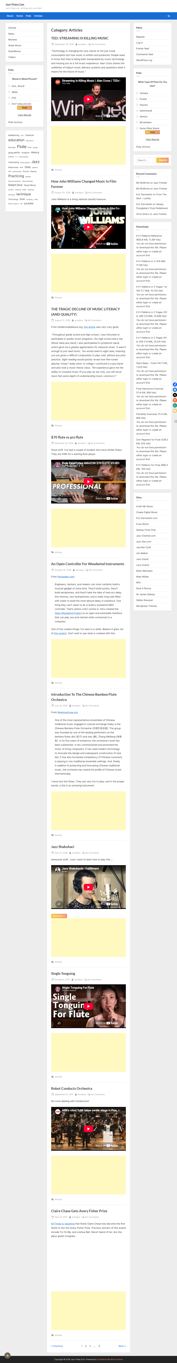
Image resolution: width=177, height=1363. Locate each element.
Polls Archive (15, 122)
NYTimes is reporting (63, 1223)
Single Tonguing (63, 973)
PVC (14, 98)
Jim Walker (142, 553)
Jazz (35, 161)
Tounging (29, 199)
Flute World (142, 524)
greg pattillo (14, 152)
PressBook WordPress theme (110, 1359)
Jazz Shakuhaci (62, 847)
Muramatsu (146, 122)
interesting (13, 162)
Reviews (12, 39)
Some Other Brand (149, 128)
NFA (138, 582)
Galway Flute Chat (146, 529)
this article (89, 327)
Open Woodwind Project (68, 613)
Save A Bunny (143, 588)
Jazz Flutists (160, 182)
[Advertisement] (88, 145)
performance (17, 171)
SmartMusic (14, 51)
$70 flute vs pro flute (67, 437)
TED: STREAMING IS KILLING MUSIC (80, 38)
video (36, 199)
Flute (21, 146)
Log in (139, 42)
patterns (35, 167)
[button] (175, 384)
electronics (29, 141)
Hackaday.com (66, 576)
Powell (143, 99)
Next (121, 1346)
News (11, 33)
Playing (33, 171)
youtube (28, 203)
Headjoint (25, 152)
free (29, 147)
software (18, 190)
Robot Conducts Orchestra (71, 1088)
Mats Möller (142, 576)
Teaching (31, 190)
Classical (29, 135)
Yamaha (144, 93)
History (35, 152)
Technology (13, 199)
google (35, 147)
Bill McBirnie (142, 182)
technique (23, 194)
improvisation (23, 157)
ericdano (82, 44)
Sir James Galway (145, 594)
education (16, 140)
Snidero (11, 190)
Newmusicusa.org (68, 712)
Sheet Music (14, 45)
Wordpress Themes (146, 606)
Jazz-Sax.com (143, 541)
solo (24, 189)
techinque (11, 195)
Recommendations (14, 181)
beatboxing (13, 135)
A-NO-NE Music (144, 506)
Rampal (28, 177)
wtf (21, 204)
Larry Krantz (142, 565)
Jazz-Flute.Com (15, 4)
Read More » (60, 916)
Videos (12, 57)
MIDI (21, 167)
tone (22, 199)
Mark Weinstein (144, 570)
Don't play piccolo (21, 103)
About (10, 15)
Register (140, 36)
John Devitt (142, 559)
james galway (25, 162)
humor (11, 157)
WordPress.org (144, 60)
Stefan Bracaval (144, 600)
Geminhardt (146, 110)
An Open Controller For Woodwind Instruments (87, 564)
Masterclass (13, 167)
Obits (28, 167)
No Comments (98, 44)
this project (60, 633)
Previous (58, 1346)
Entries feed (142, 48)
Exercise (12, 147)
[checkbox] (7, 1355)
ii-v (16, 157)
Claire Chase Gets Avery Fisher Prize (79, 1211)
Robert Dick (15, 185)
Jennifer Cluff (143, 547)
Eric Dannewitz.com (146, 518)
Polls (28, 15)
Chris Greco (142, 214)
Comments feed (144, 54)
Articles (38, 15)
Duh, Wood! (18, 86)
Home (19, 15)
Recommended (27, 181)
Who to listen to (13, 204)
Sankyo (144, 116)
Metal (15, 92)
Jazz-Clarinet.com (146, 535)
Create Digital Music (147, 512)
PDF (9, 171)
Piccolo (26, 171)
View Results (24, 115)
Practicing (16, 176)
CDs (22, 135)
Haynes (144, 104)
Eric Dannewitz (144, 194)
